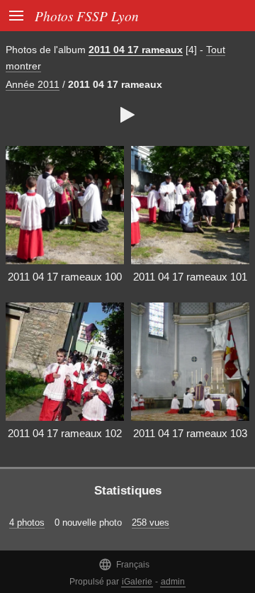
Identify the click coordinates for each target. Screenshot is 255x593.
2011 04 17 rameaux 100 (65, 277)
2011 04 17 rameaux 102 (65, 433)
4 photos (27, 522)
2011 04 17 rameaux (136, 49)
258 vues (150, 522)
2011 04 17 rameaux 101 (190, 277)
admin (173, 581)
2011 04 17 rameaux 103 (190, 433)
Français (123, 564)
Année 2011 (33, 84)
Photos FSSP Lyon (87, 15)
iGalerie (137, 581)
